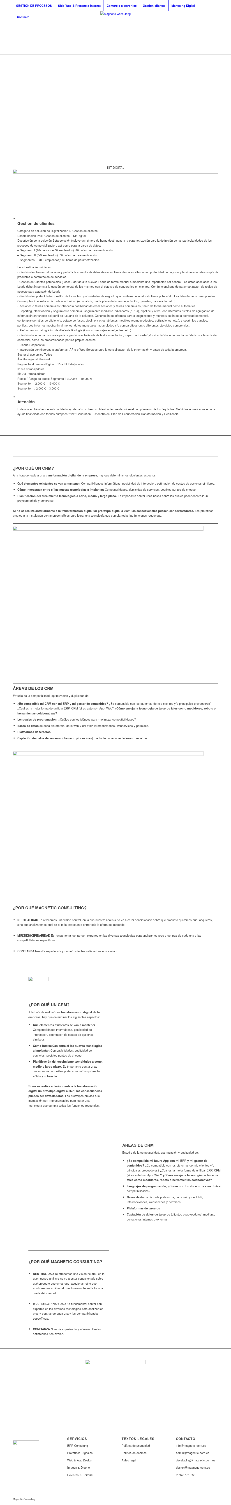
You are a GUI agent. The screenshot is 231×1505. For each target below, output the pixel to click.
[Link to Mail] (214, 32)
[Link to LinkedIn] (208, 32)
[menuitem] (34, 5)
